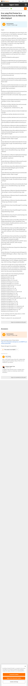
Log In (23, 1)
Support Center (14, 5)
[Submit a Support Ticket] (25, 8)
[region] (14, 675)
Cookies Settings (14, 681)
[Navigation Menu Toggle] (2, 4)
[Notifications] (26, 1)
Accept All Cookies (14, 674)
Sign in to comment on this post (18, 322)
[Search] (26, 4)
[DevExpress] (5, 1)
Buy (19, 1)
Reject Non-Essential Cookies (14, 678)
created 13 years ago (12, 25)
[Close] (25, 666)
